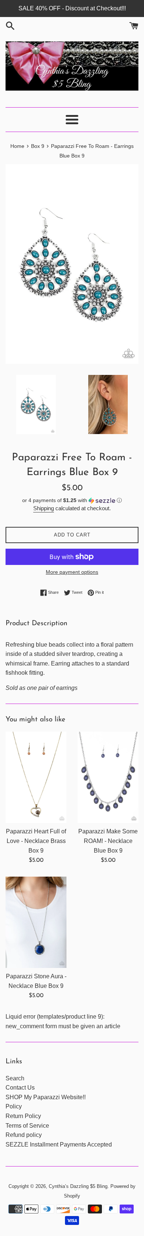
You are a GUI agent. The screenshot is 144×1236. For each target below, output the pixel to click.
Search (15, 1078)
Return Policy (23, 1116)
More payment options (72, 572)
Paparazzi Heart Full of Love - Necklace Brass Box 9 (36, 840)
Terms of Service (27, 1125)
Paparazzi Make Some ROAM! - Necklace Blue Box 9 (108, 840)
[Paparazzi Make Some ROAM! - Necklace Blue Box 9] (108, 777)
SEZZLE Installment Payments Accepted (59, 1144)
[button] (72, 500)
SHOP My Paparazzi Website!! (46, 1097)
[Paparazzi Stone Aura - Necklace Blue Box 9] (36, 922)
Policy (14, 1106)
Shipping (43, 508)
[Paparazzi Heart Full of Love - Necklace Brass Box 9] (36, 777)
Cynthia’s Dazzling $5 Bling (78, 1186)
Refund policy (24, 1135)
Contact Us (20, 1087)
